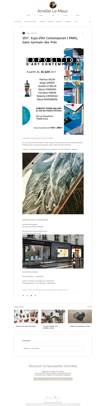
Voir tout (89, 306)
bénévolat (59, 21)
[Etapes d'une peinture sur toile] (80, 316)
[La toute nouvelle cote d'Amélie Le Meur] (53, 316)
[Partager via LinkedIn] (31, 295)
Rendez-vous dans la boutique (26, 326)
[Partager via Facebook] (23, 295)
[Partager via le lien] (35, 295)
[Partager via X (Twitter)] (27, 295)
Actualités (42, 21)
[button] (90, 21)
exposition (50, 21)
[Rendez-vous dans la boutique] (26, 316)
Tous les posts (17, 21)
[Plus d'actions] (83, 33)
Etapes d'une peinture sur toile (80, 326)
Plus (76, 21)
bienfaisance (68, 21)
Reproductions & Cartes (30, 21)
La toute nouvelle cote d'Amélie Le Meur (50, 327)
